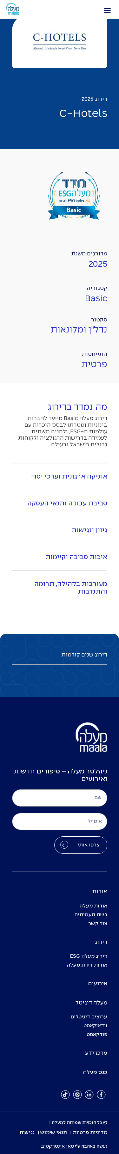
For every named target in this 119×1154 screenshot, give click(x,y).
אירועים (97, 983)
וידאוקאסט (95, 1025)
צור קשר (97, 923)
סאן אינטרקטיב (57, 1146)
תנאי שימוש (53, 1132)
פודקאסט (97, 1034)
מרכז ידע (96, 1053)
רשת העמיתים (91, 915)
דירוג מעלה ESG (88, 956)
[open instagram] (77, 1095)
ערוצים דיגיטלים (89, 1017)
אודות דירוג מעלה (87, 965)
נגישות (27, 1132)
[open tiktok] (65, 1095)
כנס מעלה (95, 1072)
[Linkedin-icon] (89, 1095)
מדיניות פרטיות (90, 1132)
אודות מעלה (93, 906)
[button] (107, 10)
